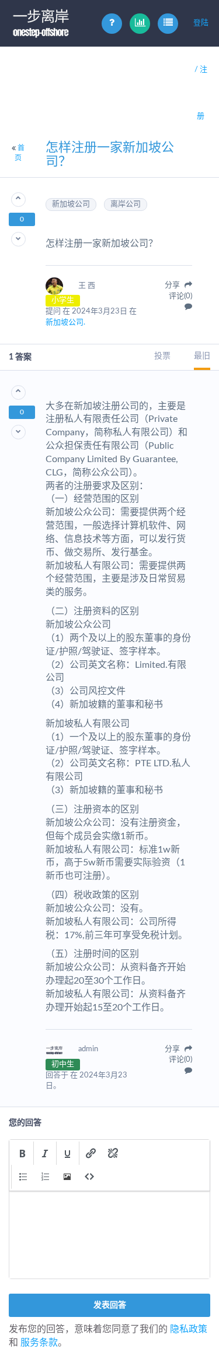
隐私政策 (188, 1329)
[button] (22, 1153)
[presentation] (22, 1153)
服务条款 (39, 1342)
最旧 (202, 356)
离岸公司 (125, 204)
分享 (173, 285)
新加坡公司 (71, 204)
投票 (162, 356)
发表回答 (109, 1305)
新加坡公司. (65, 322)
